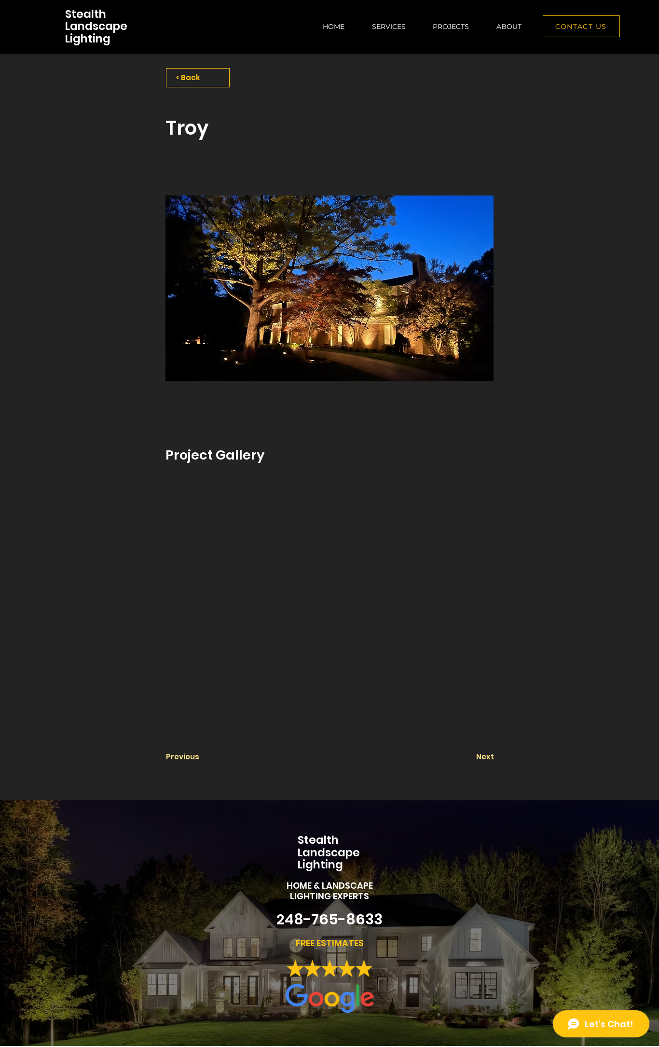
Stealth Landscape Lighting (96, 26)
